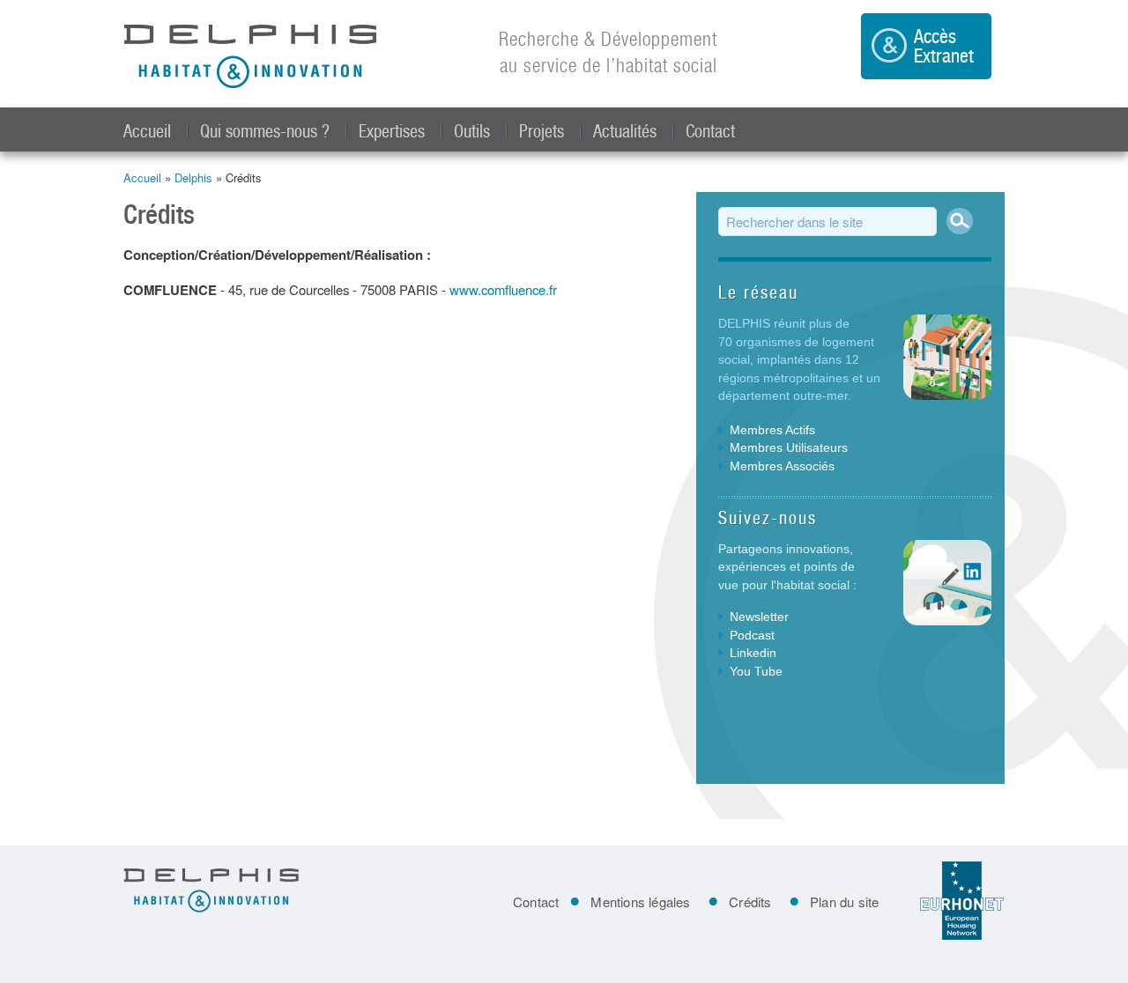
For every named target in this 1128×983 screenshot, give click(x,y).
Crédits (750, 901)
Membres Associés (782, 466)
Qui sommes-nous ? (265, 131)
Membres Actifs (772, 430)
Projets (541, 131)
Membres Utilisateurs (789, 447)
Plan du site (844, 901)
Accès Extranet (944, 46)
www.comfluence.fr (503, 289)
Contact (710, 131)
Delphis (193, 177)
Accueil (147, 131)
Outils (472, 131)
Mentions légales (640, 901)
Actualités (625, 131)
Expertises (392, 131)
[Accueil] (250, 58)
